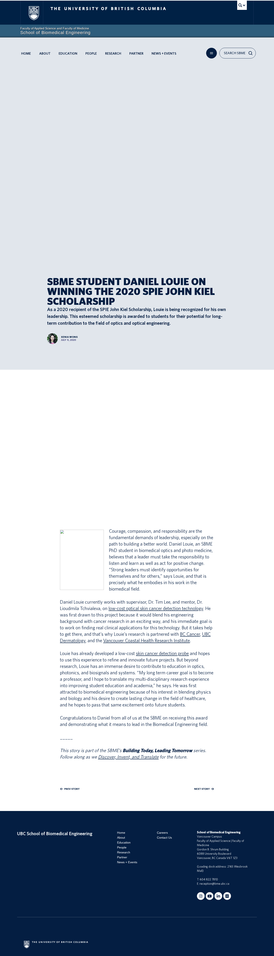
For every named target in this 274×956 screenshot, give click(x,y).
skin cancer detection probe (162, 653)
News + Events (164, 53)
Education (68, 53)
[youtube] (209, 896)
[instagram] (201, 896)
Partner (136, 53)
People (91, 53)
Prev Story (72, 789)
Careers (162, 832)
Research (113, 53)
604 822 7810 (209, 879)
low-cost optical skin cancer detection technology (156, 608)
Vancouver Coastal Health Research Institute (146, 640)
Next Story (202, 789)
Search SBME (234, 53)
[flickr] (227, 896)
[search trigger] (242, 5)
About (45, 53)
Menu (211, 53)
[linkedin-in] (218, 896)
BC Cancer (190, 634)
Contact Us (164, 837)
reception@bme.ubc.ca (214, 883)
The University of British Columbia (33, 13)
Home (26, 53)
